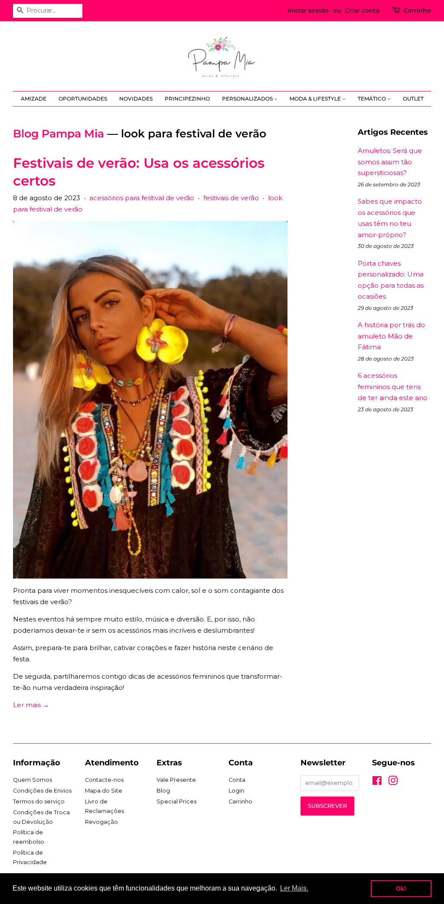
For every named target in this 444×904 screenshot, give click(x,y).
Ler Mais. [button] (294, 888)
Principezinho (187, 98)
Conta (237, 780)
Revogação (101, 822)
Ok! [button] (401, 888)
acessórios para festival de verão (141, 198)
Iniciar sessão (308, 10)
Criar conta (362, 10)
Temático (372, 98)
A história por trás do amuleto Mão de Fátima (391, 336)
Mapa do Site (103, 790)
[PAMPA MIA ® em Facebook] (377, 782)
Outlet (413, 98)
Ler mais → (31, 705)
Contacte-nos (104, 780)
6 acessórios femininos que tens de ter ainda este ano (393, 386)
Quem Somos (32, 780)
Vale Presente (176, 780)
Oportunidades (83, 98)
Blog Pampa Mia (58, 133)
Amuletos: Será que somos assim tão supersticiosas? (390, 161)
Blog (163, 790)
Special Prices (176, 801)
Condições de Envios (42, 790)
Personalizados (248, 98)
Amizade (33, 98)
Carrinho (417, 10)
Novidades (136, 98)
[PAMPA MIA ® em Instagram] (393, 782)
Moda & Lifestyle (316, 98)
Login (236, 790)
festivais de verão (231, 198)
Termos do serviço (39, 801)
